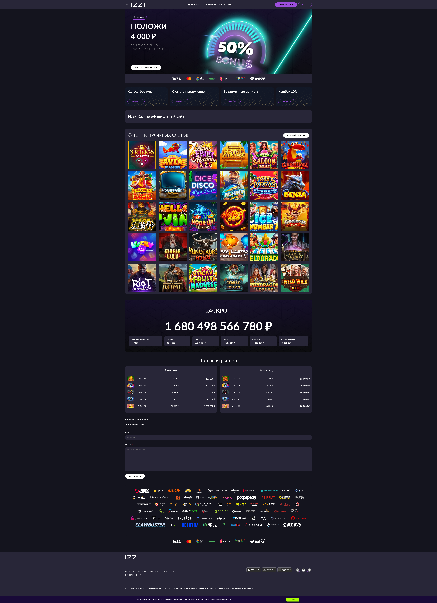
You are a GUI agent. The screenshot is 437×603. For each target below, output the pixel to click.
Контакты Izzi (133, 575)
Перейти (136, 102)
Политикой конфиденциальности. (222, 599)
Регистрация (286, 4)
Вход (305, 4)
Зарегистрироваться (146, 67)
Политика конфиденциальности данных (150, 572)
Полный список (296, 135)
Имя (127, 432)
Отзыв (128, 444)
